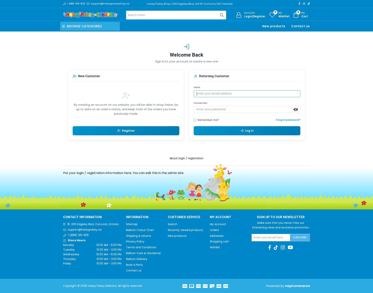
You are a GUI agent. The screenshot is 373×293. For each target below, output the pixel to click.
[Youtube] (290, 247)
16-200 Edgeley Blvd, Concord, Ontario (93, 224)
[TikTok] (309, 3)
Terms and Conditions (141, 247)
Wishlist (215, 247)
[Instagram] (304, 3)
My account (218, 224)
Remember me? (208, 120)
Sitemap (132, 224)
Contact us (300, 26)
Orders (214, 230)
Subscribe (300, 237)
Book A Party (134, 265)
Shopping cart (219, 241)
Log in (249, 131)
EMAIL (197, 87)
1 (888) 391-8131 (78, 235)
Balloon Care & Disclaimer (143, 253)
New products (273, 26)
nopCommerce (297, 286)
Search (172, 224)
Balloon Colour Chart (140, 230)
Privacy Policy (135, 241)
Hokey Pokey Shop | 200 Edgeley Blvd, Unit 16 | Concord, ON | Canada (190, 4)
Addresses (217, 236)
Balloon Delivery (136, 259)
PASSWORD (200, 103)
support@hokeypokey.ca (84, 230)
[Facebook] (299, 3)
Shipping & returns (138, 236)
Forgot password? (288, 120)
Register (128, 131)
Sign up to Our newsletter (281, 217)
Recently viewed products (185, 230)
